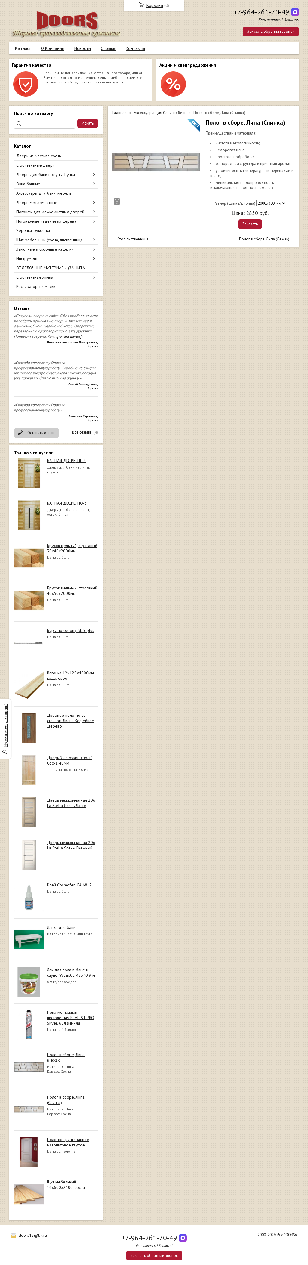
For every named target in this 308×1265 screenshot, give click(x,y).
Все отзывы (82, 432)
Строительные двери (35, 165)
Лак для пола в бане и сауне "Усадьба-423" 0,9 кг (71, 972)
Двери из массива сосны (39, 156)
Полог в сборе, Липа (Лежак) (264, 239)
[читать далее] (69, 336)
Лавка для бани (61, 927)
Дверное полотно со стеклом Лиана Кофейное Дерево (70, 721)
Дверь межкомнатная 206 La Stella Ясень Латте (71, 802)
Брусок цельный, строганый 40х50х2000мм (72, 590)
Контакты (135, 48)
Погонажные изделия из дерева (46, 221)
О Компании (52, 48)
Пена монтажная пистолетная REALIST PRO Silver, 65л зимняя (70, 1018)
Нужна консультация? (5, 725)
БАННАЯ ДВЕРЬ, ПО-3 (67, 503)
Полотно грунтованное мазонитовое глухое (68, 1142)
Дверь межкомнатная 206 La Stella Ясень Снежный (71, 845)
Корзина (154, 5)
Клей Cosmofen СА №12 (69, 885)
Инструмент (27, 258)
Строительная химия (34, 277)
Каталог (23, 48)
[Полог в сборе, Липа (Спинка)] (156, 162)
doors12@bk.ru (33, 1235)
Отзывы (108, 48)
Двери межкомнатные (36, 202)
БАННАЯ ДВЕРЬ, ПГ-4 (66, 460)
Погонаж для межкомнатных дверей (50, 212)
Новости (82, 48)
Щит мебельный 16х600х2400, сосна (66, 1184)
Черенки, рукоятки (33, 230)
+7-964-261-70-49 (261, 12)
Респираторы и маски (35, 286)
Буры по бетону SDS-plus (70, 630)
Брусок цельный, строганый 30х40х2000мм (72, 548)
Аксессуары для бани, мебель (43, 193)
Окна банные (28, 184)
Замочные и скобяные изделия (45, 249)
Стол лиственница (133, 239)
